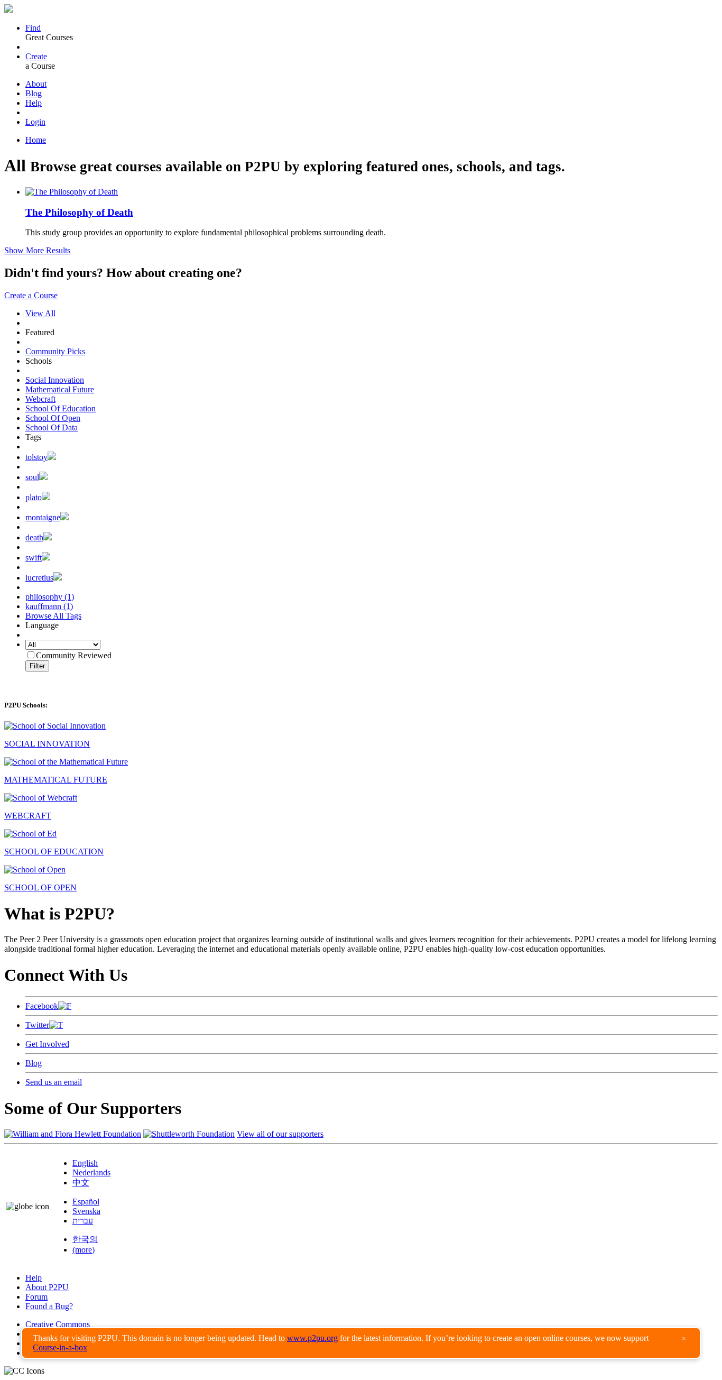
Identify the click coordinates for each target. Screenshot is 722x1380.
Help (33, 102)
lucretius (39, 577)
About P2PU (47, 1287)
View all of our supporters (280, 1133)
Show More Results (37, 250)
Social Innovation (54, 379)
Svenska (86, 1211)
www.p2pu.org (312, 1337)
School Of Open (52, 417)
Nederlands (91, 1172)
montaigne (42, 517)
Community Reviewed (74, 655)
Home (35, 139)
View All (40, 313)
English (85, 1162)
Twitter (37, 1024)
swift (33, 557)
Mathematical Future (59, 389)
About (36, 83)
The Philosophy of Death (79, 212)
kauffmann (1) (49, 606)
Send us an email (53, 1082)
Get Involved (47, 1043)
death (34, 537)
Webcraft (40, 398)
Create (36, 56)
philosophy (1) (49, 596)
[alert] (361, 1343)
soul (32, 477)
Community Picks (55, 351)
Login (35, 121)
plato (33, 497)
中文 (80, 1182)
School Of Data (51, 427)
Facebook (41, 1005)
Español (85, 1201)
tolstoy (36, 457)
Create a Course (31, 295)
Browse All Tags (53, 615)
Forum (36, 1296)
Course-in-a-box (60, 1347)
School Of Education (60, 408)
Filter (37, 666)
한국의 (85, 1239)
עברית (82, 1220)
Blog (33, 93)
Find (33, 27)
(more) (83, 1249)
